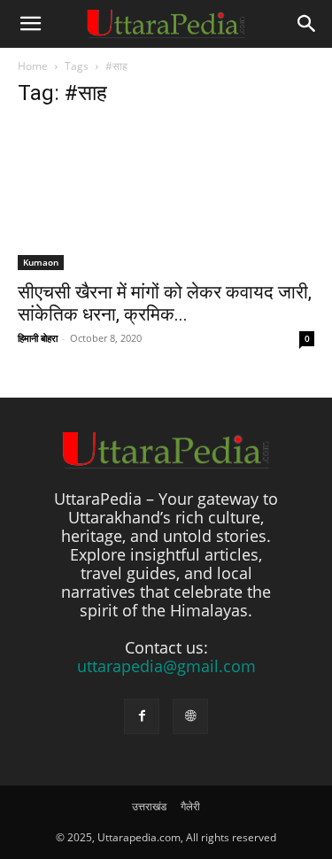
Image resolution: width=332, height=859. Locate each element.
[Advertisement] (166, 223)
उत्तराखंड (149, 806)
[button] (30, 24)
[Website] (190, 716)
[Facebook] (141, 716)
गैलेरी (190, 806)
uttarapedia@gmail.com (166, 666)
